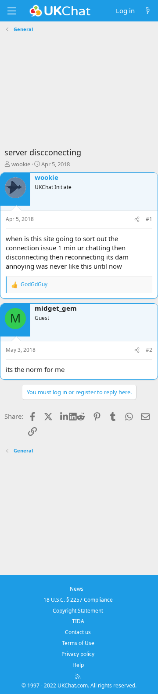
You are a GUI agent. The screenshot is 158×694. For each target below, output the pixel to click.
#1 (149, 219)
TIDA (78, 621)
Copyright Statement (78, 610)
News (76, 588)
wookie (20, 164)
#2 (149, 350)
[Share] (137, 219)
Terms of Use (78, 643)
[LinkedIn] (64, 416)
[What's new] (147, 10)
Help (78, 665)
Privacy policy (77, 654)
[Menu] (11, 11)
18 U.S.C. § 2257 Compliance (78, 599)
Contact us (78, 632)
